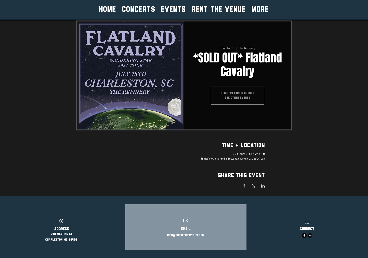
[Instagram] (310, 235)
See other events (237, 97)
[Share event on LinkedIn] (263, 186)
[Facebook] (304, 235)
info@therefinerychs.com (185, 235)
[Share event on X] (253, 186)
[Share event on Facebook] (244, 186)
